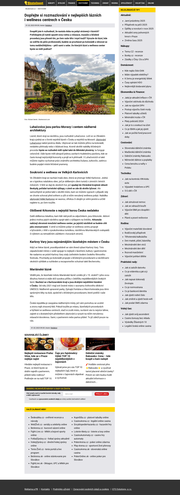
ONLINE (151, 3)
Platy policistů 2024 (134, 121)
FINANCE (71, 3)
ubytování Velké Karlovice (42, 199)
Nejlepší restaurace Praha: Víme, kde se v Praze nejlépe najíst (39, 356)
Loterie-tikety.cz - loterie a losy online (92, 431)
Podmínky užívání (61, 489)
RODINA (115, 3)
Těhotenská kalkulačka (136, 236)
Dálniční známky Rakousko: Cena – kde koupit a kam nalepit (98, 356)
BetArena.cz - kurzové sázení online (48, 428)
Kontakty (45, 489)
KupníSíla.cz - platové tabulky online (91, 417)
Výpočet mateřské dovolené (138, 229)
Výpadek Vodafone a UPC (137, 187)
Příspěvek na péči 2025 (136, 24)
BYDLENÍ (61, 3)
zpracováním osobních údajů (49, 399)
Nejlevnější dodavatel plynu (138, 86)
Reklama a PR (31, 489)
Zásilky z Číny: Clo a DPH (137, 59)
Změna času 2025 (133, 40)
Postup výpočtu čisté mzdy (138, 109)
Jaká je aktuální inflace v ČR (138, 97)
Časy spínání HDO (133, 82)
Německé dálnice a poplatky (138, 160)
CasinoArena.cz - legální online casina (92, 421)
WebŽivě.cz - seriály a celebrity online (49, 424)
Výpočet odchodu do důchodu (139, 101)
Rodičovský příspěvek (135, 232)
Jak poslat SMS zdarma (136, 303)
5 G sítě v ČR (131, 190)
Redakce (48, 25)
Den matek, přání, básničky (138, 240)
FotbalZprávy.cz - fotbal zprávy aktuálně (50, 438)
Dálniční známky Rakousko (138, 156)
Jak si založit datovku (135, 267)
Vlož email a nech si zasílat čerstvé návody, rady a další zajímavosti (43, 394)
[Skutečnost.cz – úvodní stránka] (33, 3)
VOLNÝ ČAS (140, 3)
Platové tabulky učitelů (136, 113)
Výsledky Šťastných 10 (136, 322)
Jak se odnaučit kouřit (135, 206)
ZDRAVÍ (105, 3)
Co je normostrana (134, 287)
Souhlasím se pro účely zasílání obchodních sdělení (57, 399)
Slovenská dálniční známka (138, 148)
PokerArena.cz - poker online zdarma (92, 442)
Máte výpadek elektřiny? (136, 74)
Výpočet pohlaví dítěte (135, 256)
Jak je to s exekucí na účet (137, 125)
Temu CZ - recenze (134, 51)
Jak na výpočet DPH (134, 105)
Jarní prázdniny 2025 (135, 20)
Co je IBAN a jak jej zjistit (136, 129)
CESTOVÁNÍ (83, 3)
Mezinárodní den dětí (135, 248)
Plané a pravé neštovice (136, 217)
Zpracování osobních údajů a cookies (91, 489)
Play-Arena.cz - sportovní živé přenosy (92, 445)
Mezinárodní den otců (135, 244)
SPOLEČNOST (126, 3)
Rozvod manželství (134, 252)
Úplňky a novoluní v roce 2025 (139, 28)
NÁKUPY (51, 3)
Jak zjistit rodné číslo (135, 295)
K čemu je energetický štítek (138, 78)
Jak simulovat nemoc (135, 202)
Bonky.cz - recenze (134, 55)
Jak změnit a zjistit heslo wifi (138, 299)
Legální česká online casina (138, 326)
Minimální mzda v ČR (135, 117)
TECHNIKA (95, 3)
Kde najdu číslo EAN (134, 70)
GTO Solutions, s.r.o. (122, 489)
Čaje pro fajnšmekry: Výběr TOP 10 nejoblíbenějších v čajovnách (66, 357)
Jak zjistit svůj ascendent (137, 314)
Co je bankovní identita (136, 291)
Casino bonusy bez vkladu (137, 318)
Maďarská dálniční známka (138, 152)
